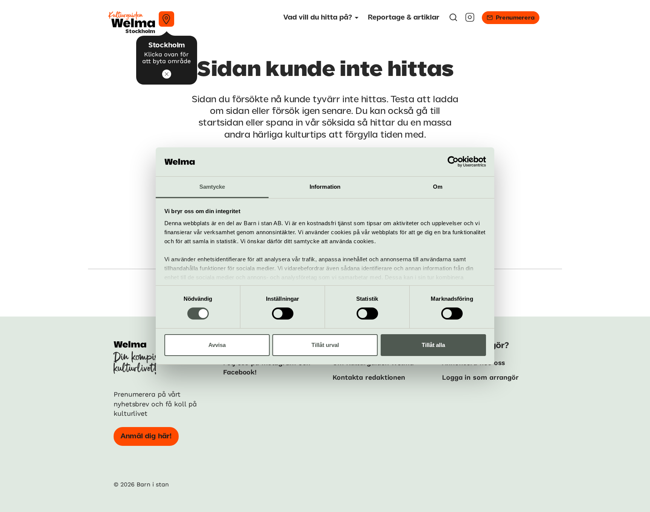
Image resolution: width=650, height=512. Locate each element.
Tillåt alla (433, 345)
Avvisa (217, 345)
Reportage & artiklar (403, 17)
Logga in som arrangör (480, 377)
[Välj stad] (166, 19)
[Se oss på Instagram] (469, 19)
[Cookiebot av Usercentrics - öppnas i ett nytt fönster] (453, 161)
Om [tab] (437, 186)
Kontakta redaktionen (369, 377)
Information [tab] (325, 186)
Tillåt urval (325, 345)
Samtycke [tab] (212, 186)
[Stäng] (166, 74)
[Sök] (453, 19)
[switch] (282, 314)
